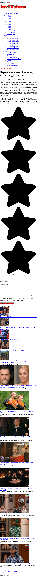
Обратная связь (7, 570)
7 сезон (9, 26)
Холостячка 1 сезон (12, 63)
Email (2, 281)
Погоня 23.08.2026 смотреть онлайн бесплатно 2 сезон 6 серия (18, 317)
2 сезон (9, 18)
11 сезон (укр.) (11, 32)
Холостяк (6, 15)
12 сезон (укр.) (11, 34)
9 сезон (9, 29)
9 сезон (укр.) (11, 30)
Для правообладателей (10, 571)
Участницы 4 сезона (13, 43)
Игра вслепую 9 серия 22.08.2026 (10, 339)
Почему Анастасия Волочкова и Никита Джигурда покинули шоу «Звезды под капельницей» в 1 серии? (18, 386)
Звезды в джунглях (12, 57)
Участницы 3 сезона (13, 41)
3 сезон (9, 20)
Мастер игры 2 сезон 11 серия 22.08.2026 (12, 350)
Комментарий (4, 284)
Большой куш (11, 54)
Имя (2, 278)
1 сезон (9, 16)
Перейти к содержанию (7, 0)
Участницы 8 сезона (13, 49)
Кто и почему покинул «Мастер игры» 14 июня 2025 (15, 564)
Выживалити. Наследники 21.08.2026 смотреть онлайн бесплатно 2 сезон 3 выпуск (16, 361)
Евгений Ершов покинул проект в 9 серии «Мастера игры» (17, 514)
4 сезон (9, 21)
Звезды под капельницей (10, 13)
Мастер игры (7, 12)
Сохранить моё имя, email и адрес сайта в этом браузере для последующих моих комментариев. (17, 299)
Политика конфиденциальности (12, 573)
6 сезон (9, 24)
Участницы (6, 37)
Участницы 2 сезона (13, 40)
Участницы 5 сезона (13, 45)
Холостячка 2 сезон (12, 65)
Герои (5, 35)
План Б (9, 60)
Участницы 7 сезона (13, 48)
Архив (5, 51)
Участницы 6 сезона (13, 46)
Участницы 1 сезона (13, 38)
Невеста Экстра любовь (14, 59)
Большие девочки (12, 52)
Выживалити (11, 55)
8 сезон (9, 27)
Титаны (9, 62)
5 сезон (9, 23)
